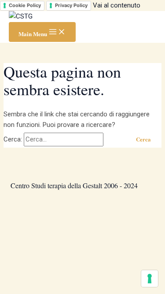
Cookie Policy (25, 5)
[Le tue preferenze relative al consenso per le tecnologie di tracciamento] (149, 278)
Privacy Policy (71, 5)
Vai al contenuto (116, 5)
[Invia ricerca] (115, 139)
